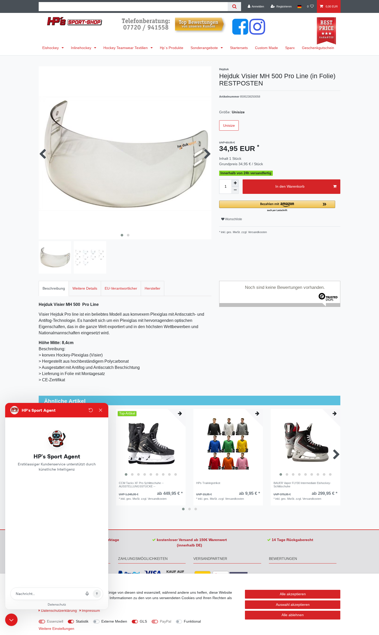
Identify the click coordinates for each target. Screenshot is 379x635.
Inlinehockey (81, 48)
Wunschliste (233, 219)
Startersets (239, 48)
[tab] (54, 288)
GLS (143, 621)
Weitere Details (84, 288)
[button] (277, 206)
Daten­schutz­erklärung (59, 610)
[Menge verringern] (235, 190)
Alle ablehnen (293, 615)
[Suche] (234, 6)
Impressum (91, 610)
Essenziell (55, 621)
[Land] (299, 6)
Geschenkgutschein (318, 48)
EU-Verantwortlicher (121, 288)
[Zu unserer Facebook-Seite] (240, 32)
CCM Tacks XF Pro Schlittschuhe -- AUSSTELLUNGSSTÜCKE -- (141, 484)
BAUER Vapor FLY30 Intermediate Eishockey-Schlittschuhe (302, 484)
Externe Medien (114, 621)
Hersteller (152, 288)
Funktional (192, 621)
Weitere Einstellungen (56, 628)
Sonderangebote (205, 48)
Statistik (82, 621)
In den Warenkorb (289, 186)
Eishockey (51, 48)
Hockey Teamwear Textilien (126, 48)
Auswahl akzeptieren (293, 604)
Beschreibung (54, 288)
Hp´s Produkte (171, 48)
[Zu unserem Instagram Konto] (257, 32)
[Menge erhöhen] (235, 183)
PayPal (165, 621)
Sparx (290, 48)
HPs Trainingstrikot (208, 483)
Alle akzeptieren (293, 594)
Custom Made (266, 48)
